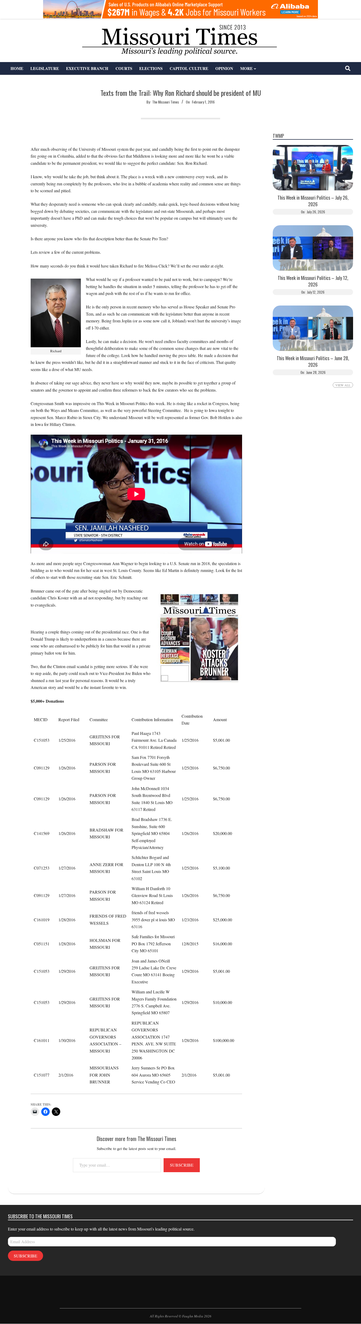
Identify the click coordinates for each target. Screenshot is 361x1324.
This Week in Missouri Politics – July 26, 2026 (313, 201)
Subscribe (181, 1165)
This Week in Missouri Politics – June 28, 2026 (313, 361)
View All (342, 385)
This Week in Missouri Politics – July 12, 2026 (313, 281)
